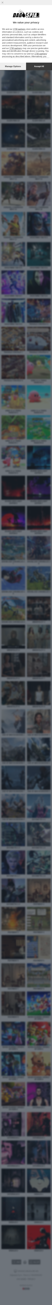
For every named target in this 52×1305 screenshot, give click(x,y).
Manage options (13, 66)
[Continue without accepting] (2, 2)
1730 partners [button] (19, 29)
